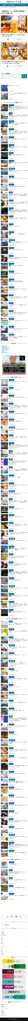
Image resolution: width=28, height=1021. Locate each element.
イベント (2, 945)
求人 (2, 949)
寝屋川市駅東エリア (6, 349)
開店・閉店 (3, 935)
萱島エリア (4, 350)
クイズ (2, 947)
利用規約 (2, 1006)
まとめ (2, 941)
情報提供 (2, 932)
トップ (2, 930)
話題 (2, 943)
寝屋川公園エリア (5, 352)
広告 (2, 951)
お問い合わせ (3, 1015)
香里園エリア (4, 346)
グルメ (2, 937)
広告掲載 (2, 1012)
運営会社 (2, 1010)
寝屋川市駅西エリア (6, 347)
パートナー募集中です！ (6, 924)
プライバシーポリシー (5, 1008)
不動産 (2, 953)
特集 (2, 939)
